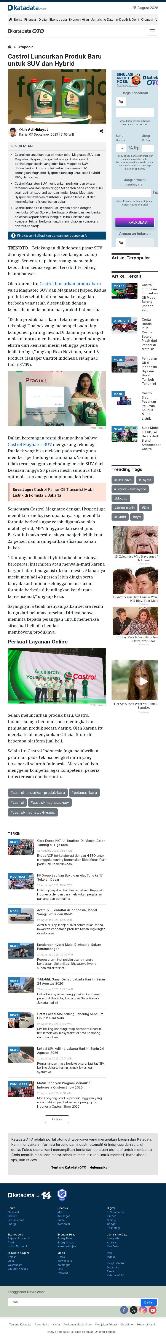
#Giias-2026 (123, 480)
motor (119, 286)
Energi (12, 1224)
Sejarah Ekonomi (18, 1238)
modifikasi (18, 876)
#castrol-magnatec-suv (50, 802)
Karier (56, 1324)
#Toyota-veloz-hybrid (130, 489)
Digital (43, 19)
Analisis (112, 1242)
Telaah (12, 1257)
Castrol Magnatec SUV (30, 444)
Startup (111, 1220)
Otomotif (147, 19)
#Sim (145, 507)
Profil (11, 1242)
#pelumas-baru (84, 792)
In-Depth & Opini (127, 19)
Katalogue (63, 1264)
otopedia (26, 47)
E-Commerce (115, 1212)
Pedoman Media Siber (78, 1324)
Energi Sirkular (66, 1242)
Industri (12, 1216)
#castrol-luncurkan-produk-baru (38, 792)
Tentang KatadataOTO (68, 1167)
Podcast (62, 1272)
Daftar (148, 1302)
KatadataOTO (115, 1275)
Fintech (111, 1216)
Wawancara (15, 1264)
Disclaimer (127, 1324)
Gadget (112, 1224)
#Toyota (145, 480)
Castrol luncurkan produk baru (70, 283)
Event (110, 1271)
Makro (61, 1212)
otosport (121, 320)
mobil (118, 359)
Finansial (30, 19)
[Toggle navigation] (152, 31)
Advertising (42, 1324)
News (61, 1257)
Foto (60, 1268)
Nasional (13, 1212)
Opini (11, 1260)
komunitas (18, 1084)
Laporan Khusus (18, 1268)
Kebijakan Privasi (106, 1324)
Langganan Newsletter (26, 1292)
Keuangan (63, 1216)
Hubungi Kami (100, 1167)
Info (109, 1252)
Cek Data (113, 1246)
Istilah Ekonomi (17, 1246)
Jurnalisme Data (102, 19)
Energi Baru (64, 1238)
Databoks (113, 1267)
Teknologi (113, 1227)
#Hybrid (120, 517)
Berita (18, 19)
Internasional (16, 1220)
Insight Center (116, 1263)
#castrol (17, 802)
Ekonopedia (58, 19)
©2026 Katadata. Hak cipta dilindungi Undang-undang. (81, 1331)
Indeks (57, 1119)
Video (61, 1252)
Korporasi (63, 1224)
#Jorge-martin (124, 507)
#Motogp (121, 498)
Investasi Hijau (66, 1246)
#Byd (137, 517)
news (118, 429)
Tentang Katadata (20, 1324)
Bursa (61, 1220)
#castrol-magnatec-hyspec (33, 812)
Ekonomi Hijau (79, 19)
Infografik (113, 1238)
